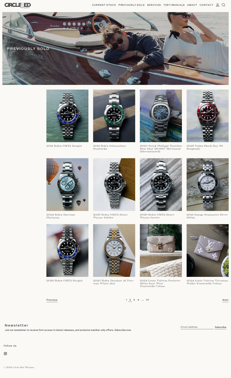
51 (148, 299)
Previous (52, 299)
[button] (223, 5)
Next (225, 299)
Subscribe (220, 327)
